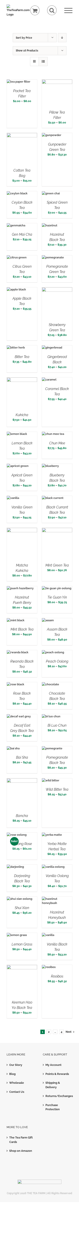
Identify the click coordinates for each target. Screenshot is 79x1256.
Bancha (22, 816)
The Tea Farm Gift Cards (21, 1140)
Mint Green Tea (57, 565)
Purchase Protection (52, 1107)
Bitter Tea (22, 357)
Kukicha (22, 415)
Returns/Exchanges (57, 1096)
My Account (53, 1065)
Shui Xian (22, 908)
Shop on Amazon (20, 1150)
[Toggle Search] (52, 10)
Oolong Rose (22, 844)
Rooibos (57, 976)
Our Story (15, 1065)
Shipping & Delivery (52, 1085)
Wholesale (16, 1082)
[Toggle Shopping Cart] (35, 10)
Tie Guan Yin (57, 597)
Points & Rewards (57, 1074)
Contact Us (16, 1091)
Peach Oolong (57, 661)
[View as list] (43, 61)
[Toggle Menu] (68, 10)
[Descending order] (62, 37)
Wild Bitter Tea (57, 789)
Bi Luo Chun (57, 725)
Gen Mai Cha (22, 234)
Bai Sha (22, 757)
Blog (12, 1074)
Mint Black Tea (22, 629)
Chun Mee (57, 443)
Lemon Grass (22, 944)
